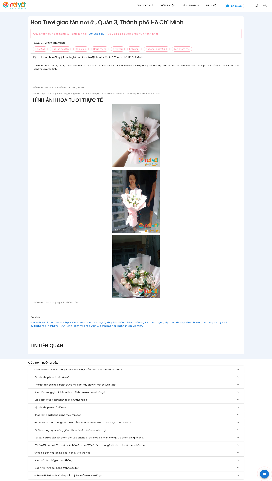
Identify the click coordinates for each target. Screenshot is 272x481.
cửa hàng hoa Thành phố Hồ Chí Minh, (51, 325)
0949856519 (97, 34)
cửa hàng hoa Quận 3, (215, 322)
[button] (194, 5)
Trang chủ (144, 5)
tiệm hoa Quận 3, (154, 322)
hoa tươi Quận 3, (40, 322)
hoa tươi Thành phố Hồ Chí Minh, (67, 322)
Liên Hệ (211, 5)
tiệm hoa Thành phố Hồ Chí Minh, (183, 322)
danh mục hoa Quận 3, (86, 325)
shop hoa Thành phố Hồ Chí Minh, (125, 322)
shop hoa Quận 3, (96, 322)
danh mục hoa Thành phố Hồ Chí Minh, (121, 325)
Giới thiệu (167, 5)
